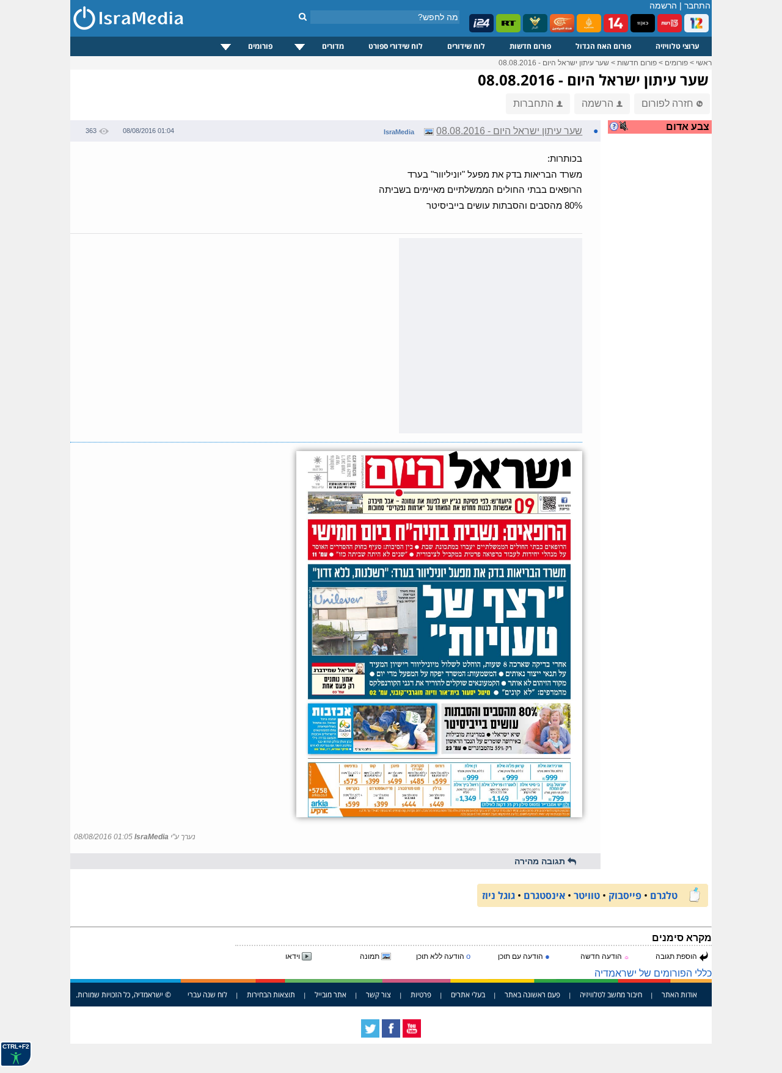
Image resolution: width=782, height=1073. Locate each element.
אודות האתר (679, 994)
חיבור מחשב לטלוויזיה (611, 994)
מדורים (333, 46)
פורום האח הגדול (603, 46)
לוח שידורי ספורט (395, 46)
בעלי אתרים (468, 994)
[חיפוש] (302, 16)
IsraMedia (399, 131)
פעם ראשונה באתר (532, 994)
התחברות (533, 103)
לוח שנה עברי (207, 994)
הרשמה (663, 5)
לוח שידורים (466, 46)
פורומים (260, 46)
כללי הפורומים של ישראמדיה (653, 973)
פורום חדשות (530, 46)
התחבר (697, 5)
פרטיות (421, 994)
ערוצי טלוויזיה (678, 46)
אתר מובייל (330, 994)
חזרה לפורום (667, 103)
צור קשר (378, 994)
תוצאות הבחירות (271, 994)
